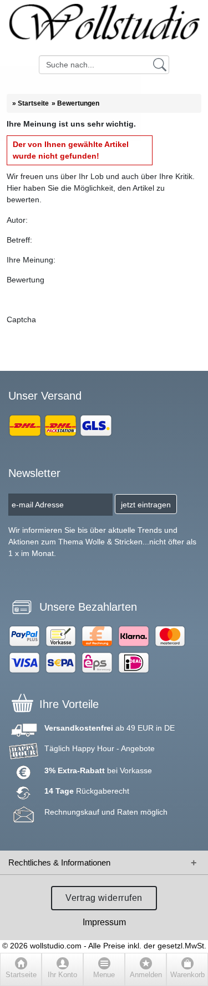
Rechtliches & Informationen (59, 862)
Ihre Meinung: (31, 259)
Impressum (104, 922)
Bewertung (25, 279)
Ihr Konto (62, 975)
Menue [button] (104, 975)
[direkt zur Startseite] (104, 28)
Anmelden (146, 975)
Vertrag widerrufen (104, 898)
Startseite (21, 975)
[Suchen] (159, 64)
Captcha (21, 319)
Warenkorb (187, 975)
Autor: (17, 220)
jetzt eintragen (146, 504)
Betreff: (19, 239)
